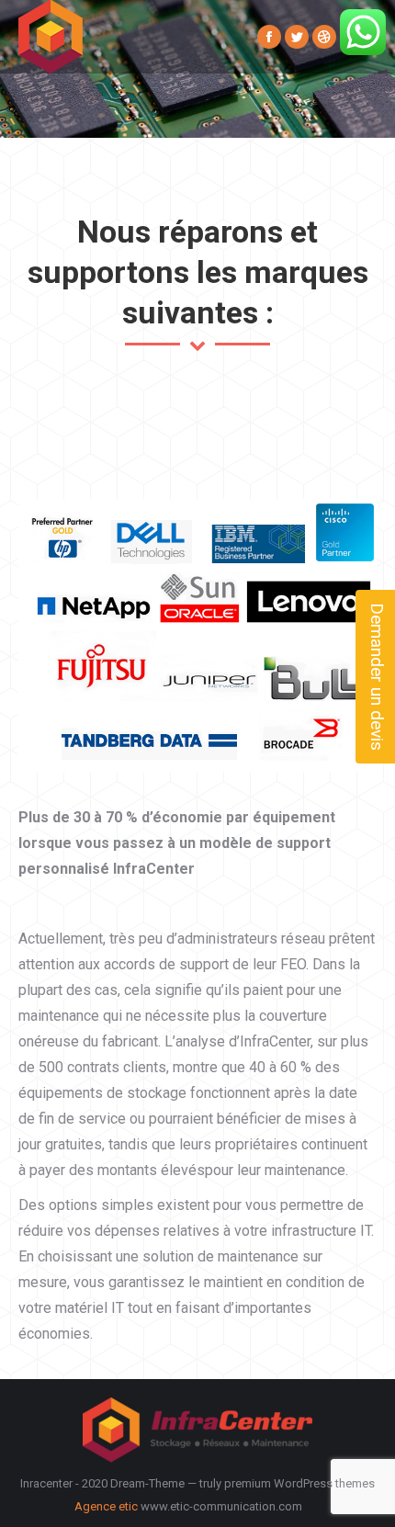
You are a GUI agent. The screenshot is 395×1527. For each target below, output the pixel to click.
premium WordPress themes (299, 1483)
